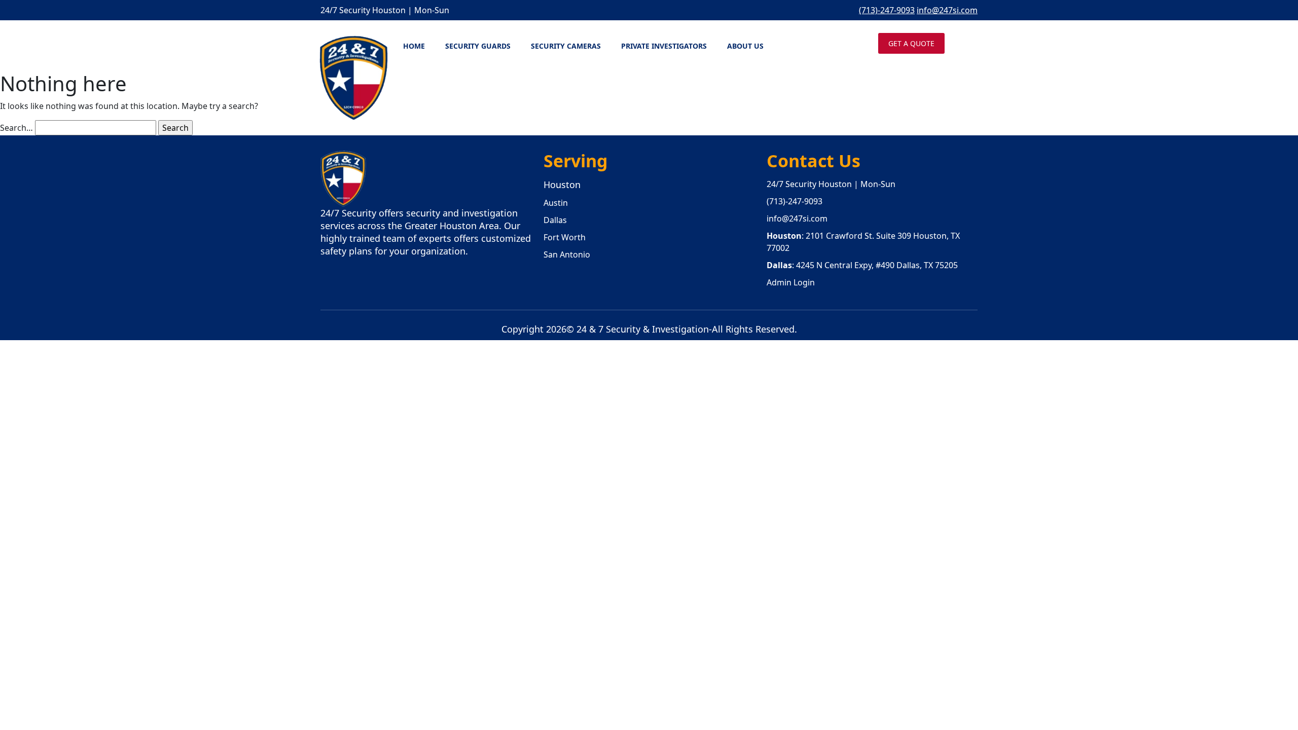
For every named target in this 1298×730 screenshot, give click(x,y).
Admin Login (791, 282)
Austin (556, 202)
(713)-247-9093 (887, 10)
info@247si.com (947, 10)
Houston (562, 184)
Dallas (555, 220)
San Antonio (567, 254)
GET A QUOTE (911, 43)
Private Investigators (664, 46)
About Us (745, 46)
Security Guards (478, 46)
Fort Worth (565, 237)
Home (414, 46)
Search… (16, 127)
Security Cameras (566, 46)
